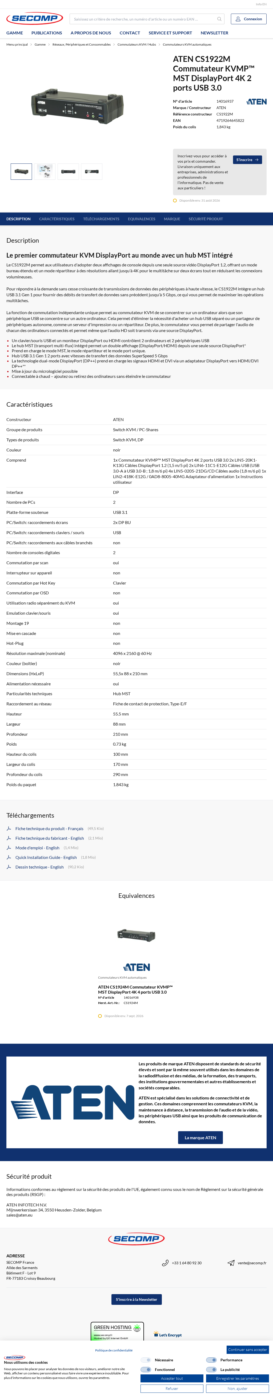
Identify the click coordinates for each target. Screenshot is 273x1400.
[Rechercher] (219, 19)
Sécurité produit (206, 219)
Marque (172, 219)
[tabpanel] (76, 106)
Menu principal (17, 44)
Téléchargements (101, 219)
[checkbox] (145, 1360)
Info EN (261, 4)
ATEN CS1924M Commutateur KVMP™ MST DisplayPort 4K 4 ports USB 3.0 (135, 989)
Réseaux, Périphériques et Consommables (82, 44)
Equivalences (141, 219)
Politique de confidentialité (114, 1350)
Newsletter (214, 32)
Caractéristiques (57, 219)
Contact (130, 32)
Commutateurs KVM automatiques (187, 44)
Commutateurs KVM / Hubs (137, 44)
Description (18, 219)
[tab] (21, 171)
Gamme (14, 32)
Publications (46, 32)
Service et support (170, 32)
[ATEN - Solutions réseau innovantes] (72, 1102)
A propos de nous (91, 32)
